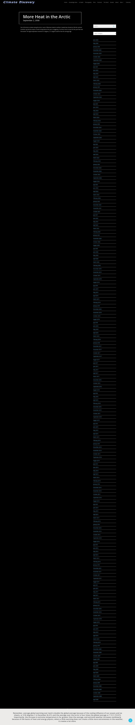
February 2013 (97, 521)
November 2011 (97, 571)
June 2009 (95, 666)
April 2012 (95, 555)
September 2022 (97, 178)
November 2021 (97, 208)
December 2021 (97, 205)
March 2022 (96, 194)
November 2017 (97, 349)
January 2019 (96, 306)
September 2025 (97, 60)
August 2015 (96, 420)
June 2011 (95, 588)
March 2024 (96, 117)
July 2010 (95, 625)
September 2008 (97, 696)
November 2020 (97, 238)
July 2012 (95, 544)
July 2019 (95, 285)
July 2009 (95, 662)
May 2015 (95, 430)
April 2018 (95, 332)
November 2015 (97, 410)
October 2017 (96, 353)
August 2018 (96, 319)
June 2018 (95, 326)
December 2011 (97, 568)
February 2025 (97, 83)
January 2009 (96, 682)
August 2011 (96, 581)
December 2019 (97, 269)
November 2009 (97, 652)
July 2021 (95, 215)
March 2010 (96, 639)
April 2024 (95, 114)
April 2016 (95, 400)
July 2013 (95, 504)
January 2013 (96, 524)
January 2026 (96, 46)
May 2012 (95, 551)
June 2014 (95, 467)
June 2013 (95, 507)
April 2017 (95, 373)
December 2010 (97, 608)
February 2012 (97, 561)
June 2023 (95, 147)
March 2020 (96, 262)
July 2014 (95, 464)
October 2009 (96, 656)
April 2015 (95, 433)
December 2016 (97, 380)
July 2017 (95, 363)
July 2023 (95, 144)
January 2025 (96, 87)
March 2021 (96, 228)
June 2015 (95, 427)
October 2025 (96, 57)
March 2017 (96, 376)
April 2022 (95, 191)
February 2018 (97, 339)
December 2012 (97, 528)
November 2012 (97, 531)
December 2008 (97, 686)
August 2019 (96, 282)
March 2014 (96, 477)
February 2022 (97, 198)
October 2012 (96, 534)
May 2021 (95, 221)
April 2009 (95, 672)
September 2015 (97, 417)
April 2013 (95, 514)
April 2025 (95, 77)
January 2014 (96, 484)
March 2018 (96, 336)
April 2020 (95, 258)
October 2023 (96, 134)
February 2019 (97, 302)
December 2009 (97, 649)
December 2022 (97, 168)
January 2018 (96, 343)
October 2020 (96, 242)
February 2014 (97, 481)
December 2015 (97, 406)
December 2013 (97, 487)
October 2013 (96, 494)
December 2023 (97, 127)
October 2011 (96, 575)
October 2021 (96, 211)
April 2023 (95, 154)
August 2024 (96, 100)
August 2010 (96, 622)
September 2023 (97, 137)
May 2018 (95, 329)
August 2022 (96, 181)
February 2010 (97, 642)
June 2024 (95, 107)
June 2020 (95, 252)
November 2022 (97, 171)
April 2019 (95, 295)
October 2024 (96, 94)
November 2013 (97, 491)
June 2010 (95, 629)
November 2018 (97, 312)
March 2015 (96, 437)
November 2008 (97, 689)
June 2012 (95, 548)
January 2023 (96, 164)
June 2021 (95, 218)
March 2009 (96, 676)
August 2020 (96, 245)
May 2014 (95, 470)
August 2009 (96, 659)
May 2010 (95, 632)
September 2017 (97, 356)
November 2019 (97, 272)
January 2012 (96, 565)
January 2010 (96, 645)
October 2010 (96, 615)
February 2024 (97, 120)
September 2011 (97, 578)
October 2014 (96, 454)
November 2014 (97, 450)
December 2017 (97, 346)
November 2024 (97, 90)
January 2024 (96, 124)
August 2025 (96, 63)
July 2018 (95, 322)
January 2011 (96, 605)
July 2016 (95, 393)
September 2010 (97, 619)
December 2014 (97, 447)
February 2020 (97, 265)
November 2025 (97, 53)
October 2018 (96, 316)
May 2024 (95, 110)
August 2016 (96, 390)
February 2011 (97, 602)
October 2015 (96, 413)
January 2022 (96, 201)
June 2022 (95, 188)
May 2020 (95, 255)
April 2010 (95, 635)
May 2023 (95, 151)
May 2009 (95, 669)
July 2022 (95, 184)
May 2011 (95, 592)
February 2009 (97, 679)
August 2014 (96, 460)
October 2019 (96, 275)
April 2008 (95, 699)
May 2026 (95, 43)
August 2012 (96, 541)
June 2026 (95, 40)
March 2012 (96, 558)
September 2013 (97, 497)
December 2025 (97, 50)
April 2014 (95, 474)
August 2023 (96, 141)
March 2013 (96, 518)
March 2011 (96, 598)
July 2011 (95, 585)
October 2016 (96, 383)
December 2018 (97, 309)
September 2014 (97, 457)
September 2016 (97, 386)
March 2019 (96, 299)
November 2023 (97, 131)
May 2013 (95, 511)
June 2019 (95, 289)
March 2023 (96, 157)
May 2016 (95, 396)
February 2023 (97, 161)
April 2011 (95, 595)
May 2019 (95, 292)
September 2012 (97, 538)
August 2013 (96, 501)
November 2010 (97, 612)
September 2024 (97, 97)
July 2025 (95, 67)
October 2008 (96, 693)
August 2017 (96, 359)
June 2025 (95, 70)
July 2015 (95, 423)
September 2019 (97, 279)
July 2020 (95, 248)
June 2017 (95, 366)
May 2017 (95, 369)
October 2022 (96, 174)
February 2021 (97, 232)
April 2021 (95, 225)
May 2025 (95, 73)
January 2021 (96, 235)
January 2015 (96, 444)
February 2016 (97, 403)
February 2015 (97, 440)
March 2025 (96, 80)
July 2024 (95, 104)
